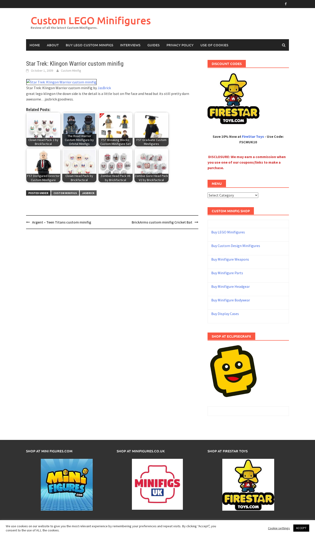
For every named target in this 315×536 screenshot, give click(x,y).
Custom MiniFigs (65, 193)
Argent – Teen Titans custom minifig (61, 222)
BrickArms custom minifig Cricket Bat (162, 222)
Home (35, 45)
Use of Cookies (214, 45)
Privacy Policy (179, 45)
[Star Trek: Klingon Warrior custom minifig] (61, 81)
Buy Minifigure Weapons (230, 259)
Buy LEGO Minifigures (228, 232)
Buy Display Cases (225, 313)
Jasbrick (88, 193)
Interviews (130, 45)
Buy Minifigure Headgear (230, 286)
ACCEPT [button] (301, 528)
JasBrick (104, 87)
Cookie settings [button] (279, 528)
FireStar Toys (253, 136)
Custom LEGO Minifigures (91, 20)
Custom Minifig (71, 70)
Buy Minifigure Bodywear (230, 300)
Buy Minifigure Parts (227, 273)
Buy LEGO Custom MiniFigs (89, 45)
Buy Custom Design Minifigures (235, 245)
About (53, 45)
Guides (153, 45)
